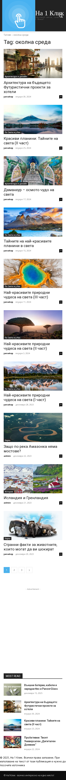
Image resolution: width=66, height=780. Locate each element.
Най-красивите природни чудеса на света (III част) (27, 294)
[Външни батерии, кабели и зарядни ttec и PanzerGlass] (12, 690)
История (9, 491)
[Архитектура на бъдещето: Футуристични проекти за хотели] (33, 63)
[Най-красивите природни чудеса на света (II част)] (33, 324)
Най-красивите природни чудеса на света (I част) (27, 397)
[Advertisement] (33, 624)
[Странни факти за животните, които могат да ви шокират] (33, 525)
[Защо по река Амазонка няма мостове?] (33, 427)
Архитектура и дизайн (16, 76)
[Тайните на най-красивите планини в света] (33, 222)
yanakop (8, 96)
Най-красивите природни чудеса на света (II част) (27, 346)
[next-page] (29, 570)
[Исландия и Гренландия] (33, 478)
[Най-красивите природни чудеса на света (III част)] (33, 273)
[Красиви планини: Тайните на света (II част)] (33, 119)
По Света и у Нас (12, 132)
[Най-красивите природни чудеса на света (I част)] (33, 376)
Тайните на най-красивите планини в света (28, 243)
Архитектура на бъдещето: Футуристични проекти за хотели (27, 87)
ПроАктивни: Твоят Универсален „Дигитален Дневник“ (40, 741)
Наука (7, 440)
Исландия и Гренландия (26, 498)
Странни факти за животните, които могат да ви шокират (30, 546)
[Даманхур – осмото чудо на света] (33, 170)
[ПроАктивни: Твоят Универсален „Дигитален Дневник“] (12, 742)
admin (7, 456)
